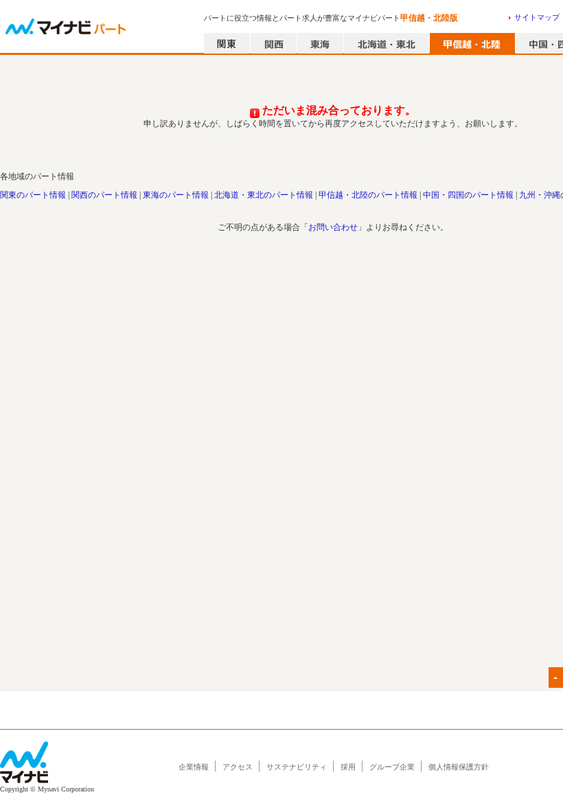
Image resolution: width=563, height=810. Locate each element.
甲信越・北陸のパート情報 (368, 195)
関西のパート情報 (104, 195)
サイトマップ (537, 17)
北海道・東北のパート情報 (263, 195)
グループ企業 (392, 767)
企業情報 (194, 767)
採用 (348, 767)
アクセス (237, 767)
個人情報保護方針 (458, 767)
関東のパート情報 (33, 195)
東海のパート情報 (176, 195)
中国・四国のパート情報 (468, 195)
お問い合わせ (333, 227)
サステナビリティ (296, 767)
